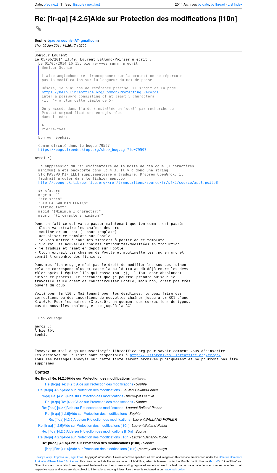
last (97, 4)
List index (235, 4)
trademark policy (174, 469)
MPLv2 (214, 461)
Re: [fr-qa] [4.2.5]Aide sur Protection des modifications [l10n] (83, 425)
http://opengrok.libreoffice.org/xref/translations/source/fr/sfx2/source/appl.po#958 (128, 183)
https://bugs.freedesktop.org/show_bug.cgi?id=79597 (92, 150)
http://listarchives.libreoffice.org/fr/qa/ (175, 355)
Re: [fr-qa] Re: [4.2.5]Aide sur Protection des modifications (89, 384)
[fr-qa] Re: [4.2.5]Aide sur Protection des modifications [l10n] (90, 448)
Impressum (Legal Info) (68, 457)
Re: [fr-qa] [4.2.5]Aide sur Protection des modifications (79, 389)
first (76, 4)
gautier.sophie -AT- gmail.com (73, 40)
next (54, 4)
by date (203, 4)
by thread (218, 4)
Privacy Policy (43, 457)
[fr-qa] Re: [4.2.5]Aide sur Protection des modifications (82, 395)
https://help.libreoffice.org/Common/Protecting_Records (100, 92)
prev (47, 4)
